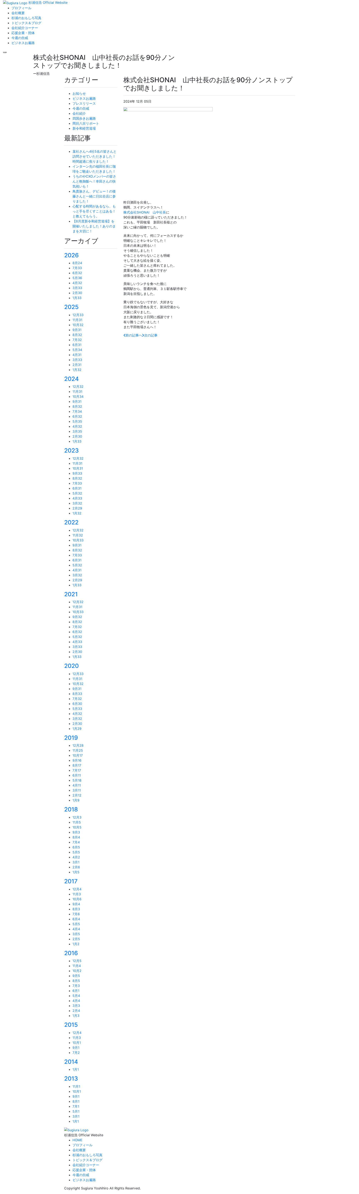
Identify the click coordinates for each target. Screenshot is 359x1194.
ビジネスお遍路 (84, 98)
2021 (71, 594)
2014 (71, 1061)
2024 (71, 378)
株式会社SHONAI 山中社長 (144, 212)
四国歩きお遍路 (84, 118)
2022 (71, 522)
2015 (71, 1024)
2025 (71, 306)
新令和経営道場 (84, 128)
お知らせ (79, 93)
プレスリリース (84, 103)
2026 (71, 255)
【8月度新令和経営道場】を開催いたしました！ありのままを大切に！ (94, 226)
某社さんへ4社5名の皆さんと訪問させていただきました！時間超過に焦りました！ (95, 156)
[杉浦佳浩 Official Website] (76, 1130)
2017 (70, 881)
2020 (71, 665)
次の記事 (150, 335)
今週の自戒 (81, 108)
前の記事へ (133, 335)
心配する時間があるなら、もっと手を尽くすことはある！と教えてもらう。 (94, 211)
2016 (71, 953)
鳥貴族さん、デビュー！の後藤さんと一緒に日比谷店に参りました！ (94, 196)
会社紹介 (79, 113)
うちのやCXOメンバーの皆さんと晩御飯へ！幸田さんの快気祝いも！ (94, 181)
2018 (71, 809)
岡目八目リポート (86, 123)
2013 (71, 1078)
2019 (71, 737)
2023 (71, 450)
